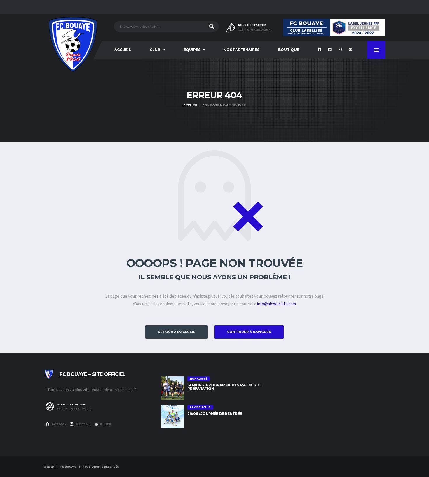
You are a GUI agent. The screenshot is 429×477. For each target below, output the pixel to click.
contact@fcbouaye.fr (255, 29)
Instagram (83, 424)
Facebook (59, 424)
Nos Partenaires (241, 50)
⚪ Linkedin (103, 424)
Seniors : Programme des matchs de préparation (224, 387)
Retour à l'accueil (176, 332)
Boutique (288, 50)
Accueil (122, 50)
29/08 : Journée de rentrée (214, 413)
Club (155, 50)
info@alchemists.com (276, 304)
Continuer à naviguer (249, 332)
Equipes (192, 50)
